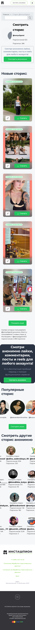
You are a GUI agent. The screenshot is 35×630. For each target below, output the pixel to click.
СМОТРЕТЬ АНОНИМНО (19, 3)
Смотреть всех (17, 427)
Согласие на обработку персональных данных (17, 571)
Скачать (23, 118)
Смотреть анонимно (17, 59)
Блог (17, 576)
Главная (6, 14)
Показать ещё (17, 323)
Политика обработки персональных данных (17, 565)
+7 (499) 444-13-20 (17, 560)
